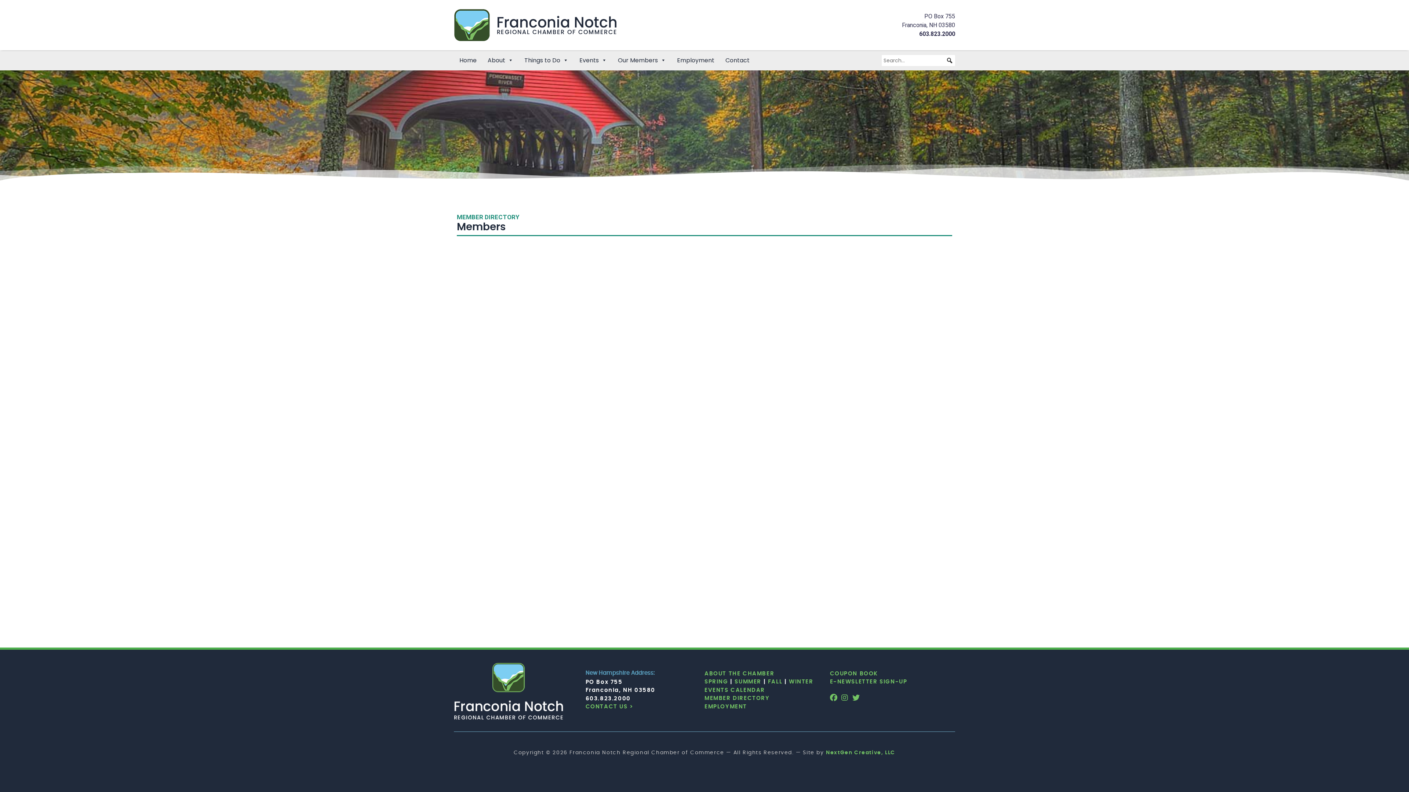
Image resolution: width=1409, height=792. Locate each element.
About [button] (496, 60)
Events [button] (589, 60)
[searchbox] (918, 60)
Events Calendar (734, 690)
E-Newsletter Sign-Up (868, 682)
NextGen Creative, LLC (860, 752)
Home (468, 60)
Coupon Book (854, 673)
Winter (801, 682)
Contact (737, 60)
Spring (716, 682)
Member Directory (737, 698)
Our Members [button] (638, 60)
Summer (748, 682)
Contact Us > (610, 707)
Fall (775, 682)
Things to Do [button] (542, 60)
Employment (695, 60)
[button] (949, 60)
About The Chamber (739, 673)
